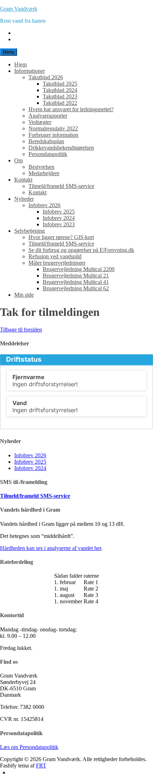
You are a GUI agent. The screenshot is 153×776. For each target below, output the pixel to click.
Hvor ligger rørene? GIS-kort (61, 237)
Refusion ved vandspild (54, 256)
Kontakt (23, 180)
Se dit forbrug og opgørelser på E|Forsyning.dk (81, 250)
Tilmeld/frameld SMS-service (61, 186)
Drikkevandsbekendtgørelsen (61, 148)
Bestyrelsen (41, 167)
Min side (24, 295)
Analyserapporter (47, 116)
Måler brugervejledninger (56, 263)
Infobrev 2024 (59, 218)
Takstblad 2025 (60, 84)
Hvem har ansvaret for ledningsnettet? (71, 109)
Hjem (20, 64)
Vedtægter (39, 122)
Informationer (29, 71)
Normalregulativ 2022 (53, 128)
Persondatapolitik (47, 154)
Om (18, 160)
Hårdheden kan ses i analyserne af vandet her (50, 548)
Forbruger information (53, 135)
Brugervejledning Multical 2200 (79, 269)
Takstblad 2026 (45, 77)
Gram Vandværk (18, 9)
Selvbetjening (29, 231)
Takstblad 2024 (60, 90)
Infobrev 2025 (59, 212)
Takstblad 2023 (60, 96)
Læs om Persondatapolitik (29, 747)
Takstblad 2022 (60, 103)
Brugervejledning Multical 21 (76, 276)
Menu (8, 52)
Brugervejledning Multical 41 (76, 282)
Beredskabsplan (46, 141)
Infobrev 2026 (44, 205)
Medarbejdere (43, 173)
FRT (41, 765)
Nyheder (24, 199)
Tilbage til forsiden (21, 330)
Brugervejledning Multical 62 (76, 288)
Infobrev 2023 (59, 224)
